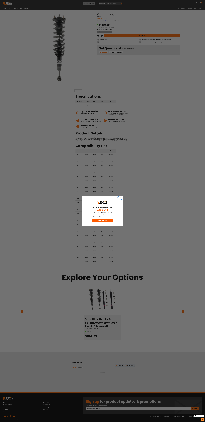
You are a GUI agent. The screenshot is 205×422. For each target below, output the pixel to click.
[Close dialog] (120, 198)
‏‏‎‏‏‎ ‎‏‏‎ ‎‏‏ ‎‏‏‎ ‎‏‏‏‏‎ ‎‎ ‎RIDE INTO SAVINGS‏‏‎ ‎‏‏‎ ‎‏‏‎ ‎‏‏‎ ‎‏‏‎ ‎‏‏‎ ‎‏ (102, 220)
